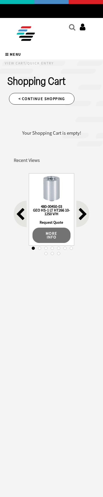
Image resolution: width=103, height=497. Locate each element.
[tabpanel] (51, 209)
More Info (51, 235)
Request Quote (51, 222)
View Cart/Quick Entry (29, 63)
